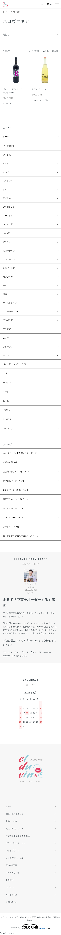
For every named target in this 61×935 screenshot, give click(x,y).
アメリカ (7, 198)
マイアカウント (13, 872)
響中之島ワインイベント (14, 480)
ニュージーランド (11, 311)
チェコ (6, 355)
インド (6, 391)
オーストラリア (10, 302)
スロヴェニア (9, 268)
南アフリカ (8, 276)
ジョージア (8, 346)
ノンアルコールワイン (13, 517)
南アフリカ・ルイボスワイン (16, 499)
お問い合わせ (12, 902)
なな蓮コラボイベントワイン (16, 471)
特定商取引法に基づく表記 (18, 835)
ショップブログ (13, 850)
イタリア (7, 163)
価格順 (46, 50)
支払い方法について (15, 828)
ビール (6, 136)
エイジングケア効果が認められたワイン (21, 535)
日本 (5, 294)
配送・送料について (15, 813)
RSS (8, 865)
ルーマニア (8, 224)
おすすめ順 (34, 50)
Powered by (15, 927)
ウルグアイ (8, 328)
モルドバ (7, 419)
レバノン (7, 373)
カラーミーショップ (8, 917)
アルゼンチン (9, 206)
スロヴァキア (15, 12)
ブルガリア (8, 320)
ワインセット (9, 145)
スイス (6, 400)
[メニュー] (56, 4)
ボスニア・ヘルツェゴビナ (15, 364)
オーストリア (9, 215)
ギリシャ (7, 242)
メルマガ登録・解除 (15, 857)
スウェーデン (9, 259)
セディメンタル (39, 89)
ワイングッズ (9, 428)
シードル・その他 (11, 526)
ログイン (10, 887)
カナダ (6, 337)
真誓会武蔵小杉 (10, 462)
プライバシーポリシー (16, 843)
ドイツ (6, 189)
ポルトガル (8, 180)
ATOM (14, 865)
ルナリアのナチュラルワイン (16, 508)
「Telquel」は (40, 652)
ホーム (5, 12)
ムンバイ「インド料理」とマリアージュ (21, 453)
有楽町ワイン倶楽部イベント (16, 489)
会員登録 (10, 879)
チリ (5, 285)
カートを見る (12, 894)
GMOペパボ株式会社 (44, 917)
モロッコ (7, 382)
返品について (12, 821)
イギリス (7, 410)
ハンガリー (8, 232)
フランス (7, 154)
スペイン (7, 172)
